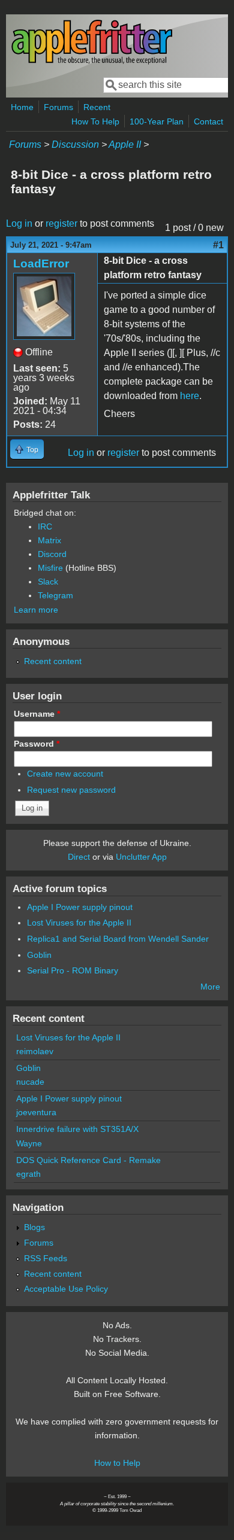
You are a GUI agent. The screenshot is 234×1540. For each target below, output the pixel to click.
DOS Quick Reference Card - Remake (88, 1160)
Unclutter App (141, 857)
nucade (30, 1081)
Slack (48, 581)
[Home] (91, 62)
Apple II (125, 144)
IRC (45, 526)
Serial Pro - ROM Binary (72, 970)
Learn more (36, 609)
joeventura (36, 1112)
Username (37, 714)
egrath (28, 1174)
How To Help (95, 121)
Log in (19, 223)
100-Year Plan (157, 121)
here (189, 396)
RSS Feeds (45, 1258)
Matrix (49, 540)
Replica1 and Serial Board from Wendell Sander (118, 939)
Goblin (39, 955)
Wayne (29, 1143)
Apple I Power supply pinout (80, 907)
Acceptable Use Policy (66, 1289)
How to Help (117, 1463)
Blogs (34, 1227)
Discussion (75, 144)
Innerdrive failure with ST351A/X (77, 1129)
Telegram (55, 595)
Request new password (71, 790)
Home (22, 107)
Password (36, 743)
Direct (79, 857)
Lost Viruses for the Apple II (79, 922)
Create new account (65, 773)
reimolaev (34, 1051)
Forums (58, 107)
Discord (52, 554)
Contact (208, 121)
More (210, 986)
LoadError (41, 263)
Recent (96, 107)
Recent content (53, 661)
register (61, 223)
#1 (218, 245)
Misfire (50, 568)
